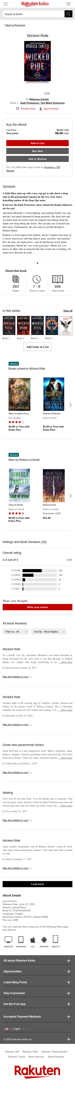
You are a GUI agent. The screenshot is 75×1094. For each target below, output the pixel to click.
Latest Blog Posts (15, 982)
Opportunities (12, 971)
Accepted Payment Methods (22, 1016)
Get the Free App (14, 1004)
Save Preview (51, 108)
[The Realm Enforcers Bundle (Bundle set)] (65, 333)
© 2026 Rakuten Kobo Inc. (18, 1039)
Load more (37, 884)
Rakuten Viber (30, 1051)
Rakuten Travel (16, 1056)
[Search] (68, 13)
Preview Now (28, 108)
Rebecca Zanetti (39, 99)
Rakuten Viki (12, 1051)
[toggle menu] (6, 4)
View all (67, 310)
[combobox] (16, 631)
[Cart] (68, 4)
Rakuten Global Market (54, 1051)
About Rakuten (56, 1056)
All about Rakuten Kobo (19, 960)
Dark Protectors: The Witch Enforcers (42, 102)
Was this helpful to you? (16, 676)
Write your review (37, 607)
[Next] (70, 405)
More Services (36, 1056)
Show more (65, 662)
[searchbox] (37, 13)
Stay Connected (14, 993)
